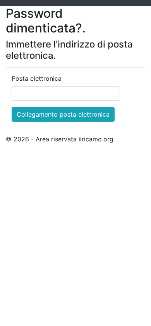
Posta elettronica (37, 78)
